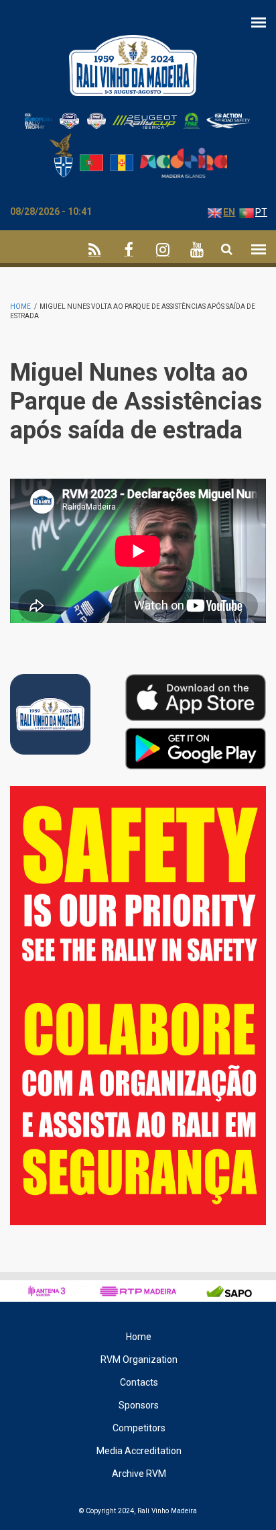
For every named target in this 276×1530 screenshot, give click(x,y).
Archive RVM (139, 1473)
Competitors (139, 1428)
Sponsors (139, 1405)
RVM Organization (139, 1359)
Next (256, 802)
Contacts (139, 1382)
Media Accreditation (139, 1450)
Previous (225, 799)
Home (20, 306)
